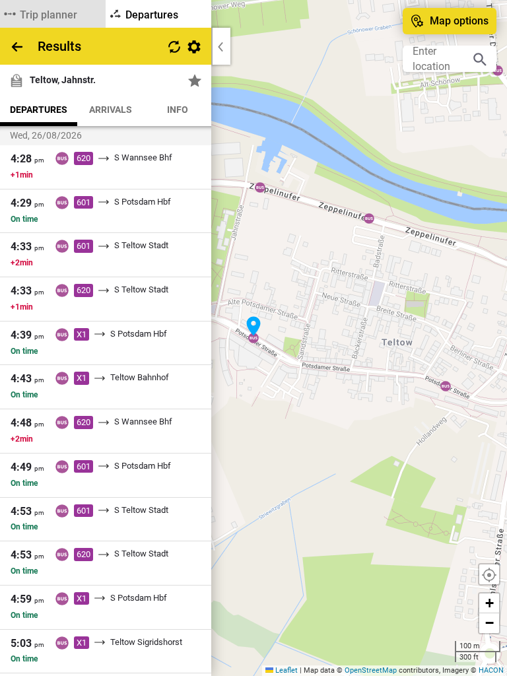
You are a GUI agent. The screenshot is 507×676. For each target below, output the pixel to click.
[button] (253, 326)
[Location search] (480, 58)
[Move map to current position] (489, 574)
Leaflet (285, 670)
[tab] (53, 14)
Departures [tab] (38, 109)
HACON (491, 670)
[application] (253, 338)
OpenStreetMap (371, 670)
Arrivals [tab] (110, 109)
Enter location (431, 59)
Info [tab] (177, 109)
